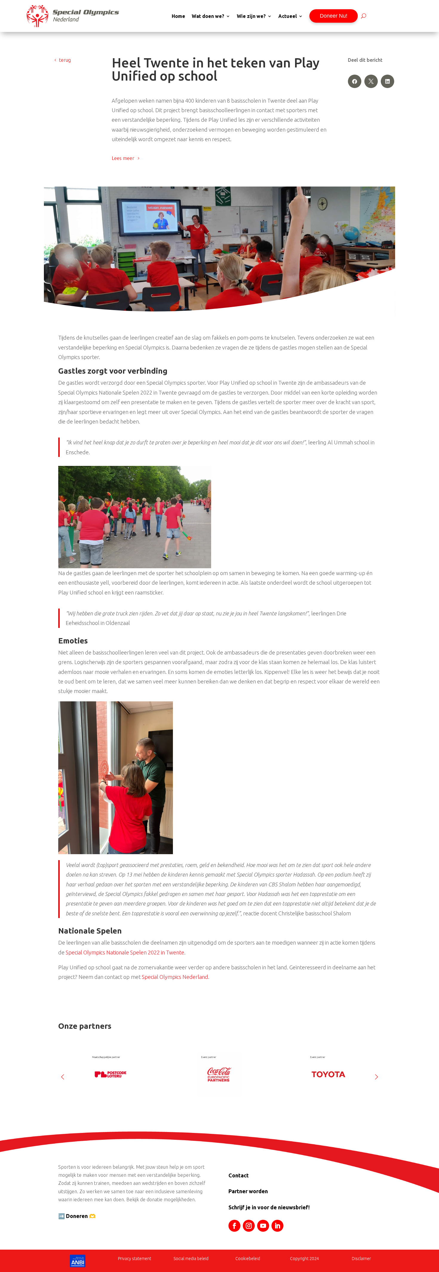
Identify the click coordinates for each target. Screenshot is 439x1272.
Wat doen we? (208, 16)
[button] (376, 1074)
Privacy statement (134, 1258)
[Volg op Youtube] (263, 1226)
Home (178, 16)
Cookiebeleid (247, 1258)
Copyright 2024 (304, 1258)
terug (65, 60)
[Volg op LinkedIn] (277, 1226)
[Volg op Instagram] (249, 1226)
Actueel (287, 16)
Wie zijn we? (251, 16)
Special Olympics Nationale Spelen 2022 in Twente (125, 952)
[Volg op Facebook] (234, 1226)
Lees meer (123, 158)
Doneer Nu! (333, 16)
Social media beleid (191, 1258)
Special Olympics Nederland (175, 977)
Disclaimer (361, 1258)
